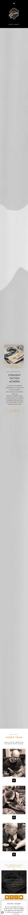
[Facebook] (7, 897)
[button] (14, 3)
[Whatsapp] (16, 897)
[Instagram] (14, 780)
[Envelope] (21, 897)
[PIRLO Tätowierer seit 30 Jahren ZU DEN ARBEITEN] (14, 763)
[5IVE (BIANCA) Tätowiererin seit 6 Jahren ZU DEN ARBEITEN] (14, 837)
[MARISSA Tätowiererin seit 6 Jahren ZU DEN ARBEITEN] (14, 800)
